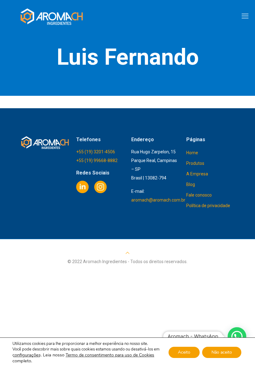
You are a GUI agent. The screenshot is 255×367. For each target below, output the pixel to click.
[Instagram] (100, 191)
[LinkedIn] (82, 191)
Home (192, 152)
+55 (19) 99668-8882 (97, 160)
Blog (190, 184)
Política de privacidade (208, 205)
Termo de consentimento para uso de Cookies (110, 355)
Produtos (195, 163)
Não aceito (221, 352)
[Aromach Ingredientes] (52, 16)
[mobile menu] (245, 16)
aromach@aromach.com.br (158, 199)
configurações (26, 355)
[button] (237, 336)
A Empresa (197, 173)
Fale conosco (199, 195)
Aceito (184, 352)
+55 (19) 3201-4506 (95, 151)
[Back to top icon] (127, 252)
